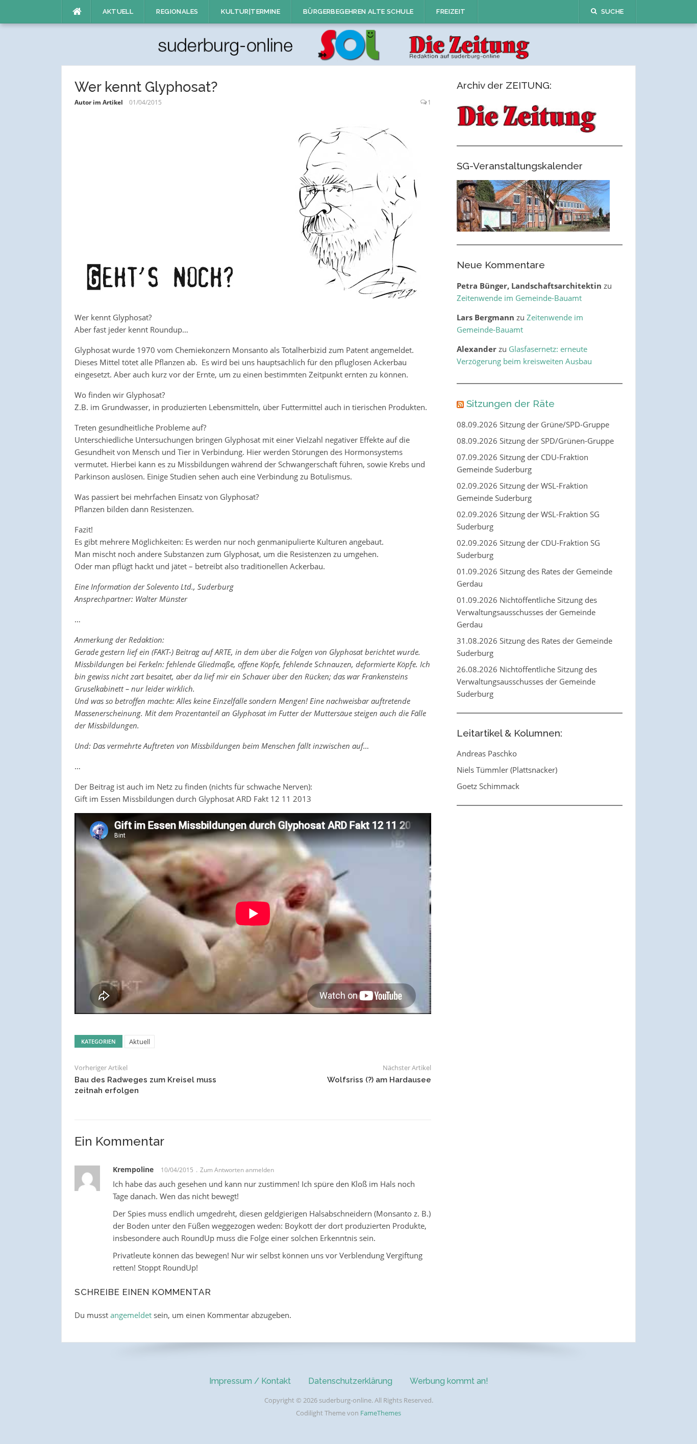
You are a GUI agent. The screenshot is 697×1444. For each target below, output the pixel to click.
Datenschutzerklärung (350, 1381)
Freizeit (450, 11)
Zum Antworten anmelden (237, 1170)
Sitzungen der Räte (510, 403)
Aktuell (118, 11)
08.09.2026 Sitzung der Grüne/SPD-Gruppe (533, 424)
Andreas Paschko (487, 753)
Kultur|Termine (250, 11)
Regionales (177, 11)
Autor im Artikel (98, 102)
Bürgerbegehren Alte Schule (358, 11)
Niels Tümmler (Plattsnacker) (507, 770)
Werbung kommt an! (449, 1381)
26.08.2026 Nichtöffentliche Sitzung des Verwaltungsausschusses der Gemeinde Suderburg (527, 681)
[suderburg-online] (349, 44)
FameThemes (380, 1412)
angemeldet (131, 1315)
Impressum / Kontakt (250, 1381)
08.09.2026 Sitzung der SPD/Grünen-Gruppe (535, 441)
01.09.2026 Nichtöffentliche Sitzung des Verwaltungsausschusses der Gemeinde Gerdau (527, 612)
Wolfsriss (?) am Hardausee (379, 1079)
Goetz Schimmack (488, 786)
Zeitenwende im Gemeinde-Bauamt (519, 298)
